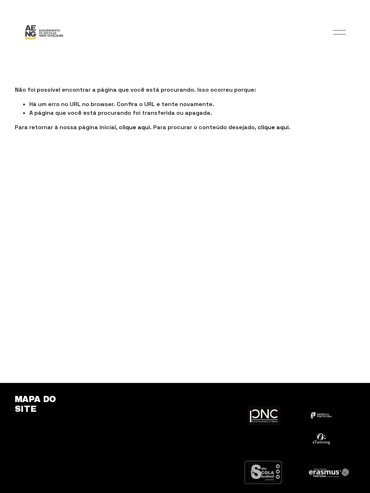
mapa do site (35, 404)
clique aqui (134, 127)
